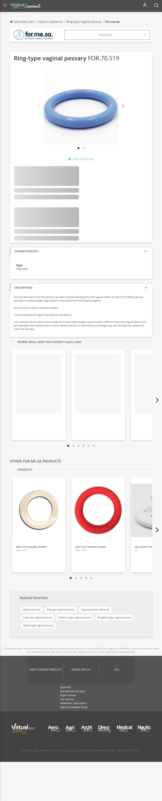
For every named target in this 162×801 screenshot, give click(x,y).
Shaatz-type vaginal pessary (38, 625)
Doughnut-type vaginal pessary (114, 617)
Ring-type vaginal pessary (61, 609)
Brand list (65, 687)
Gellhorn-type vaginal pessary (74, 617)
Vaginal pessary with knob (95, 609)
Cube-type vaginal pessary (37, 617)
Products (105, 35)
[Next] (123, 106)
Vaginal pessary (31, 609)
